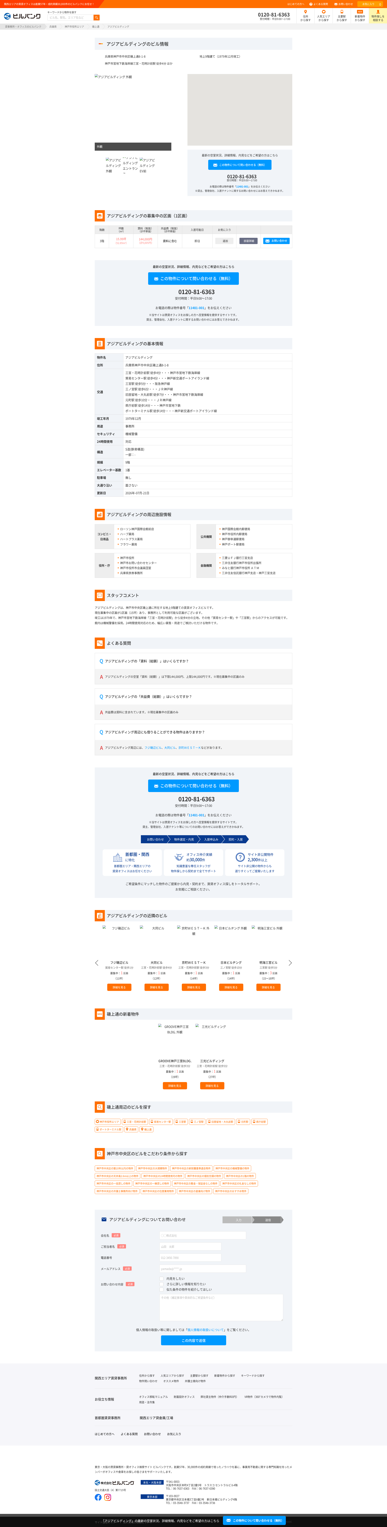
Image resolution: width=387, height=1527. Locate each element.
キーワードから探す (253, 1375)
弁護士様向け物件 (195, 1381)
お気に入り (371, 4)
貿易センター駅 (136, 378)
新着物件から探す (360, 18)
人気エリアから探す (323, 18)
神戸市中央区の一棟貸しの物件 (152, 1183)
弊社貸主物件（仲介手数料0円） (220, 1397)
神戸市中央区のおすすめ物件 (231, 1191)
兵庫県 (53, 26)
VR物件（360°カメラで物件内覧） (264, 1397)
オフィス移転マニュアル (153, 1397)
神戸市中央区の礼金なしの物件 (239, 1183)
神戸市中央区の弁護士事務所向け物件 (117, 1191)
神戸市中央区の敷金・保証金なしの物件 (195, 1183)
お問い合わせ (345, 4)
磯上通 (95, 26)
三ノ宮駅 (131, 389)
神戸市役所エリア (74, 26)
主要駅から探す (342, 18)
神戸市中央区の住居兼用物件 (158, 1191)
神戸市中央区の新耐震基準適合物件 (191, 1168)
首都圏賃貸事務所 (108, 1417)
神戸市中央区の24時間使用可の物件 (162, 1176)
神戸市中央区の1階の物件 (240, 1176)
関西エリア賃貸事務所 (111, 1378)
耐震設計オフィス (184, 1397)
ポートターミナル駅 (139, 411)
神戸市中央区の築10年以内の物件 (115, 1168)
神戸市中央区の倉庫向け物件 (194, 1191)
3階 (102, 241)
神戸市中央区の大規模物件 (152, 1168)
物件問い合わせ (148, 1381)
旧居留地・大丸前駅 (139, 394)
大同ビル (170, 747)
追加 (225, 241)
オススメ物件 (171, 1381)
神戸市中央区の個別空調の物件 (204, 1176)
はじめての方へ (295, 4)
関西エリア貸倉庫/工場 (156, 1417)
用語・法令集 (147, 1402)
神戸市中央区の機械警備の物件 (232, 1168)
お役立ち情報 (104, 1399)
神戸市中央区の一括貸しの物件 (113, 1183)
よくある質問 (320, 4)
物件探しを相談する (378, 18)
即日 (197, 241)
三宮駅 (129, 383)
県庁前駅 (131, 405)
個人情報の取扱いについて (205, 1330)
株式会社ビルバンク (115, 1483)
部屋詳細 (249, 241)
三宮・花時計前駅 (137, 373)
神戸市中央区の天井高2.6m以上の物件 (117, 1176)
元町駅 (129, 400)
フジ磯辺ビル (153, 747)
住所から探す (305, 18)
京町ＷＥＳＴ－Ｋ (189, 747)
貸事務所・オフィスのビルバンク (23, 26)
